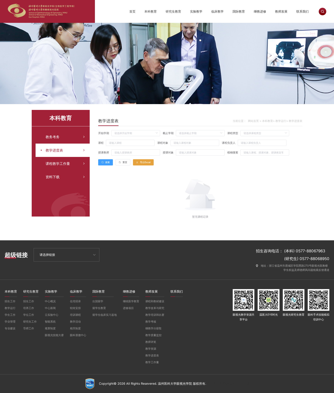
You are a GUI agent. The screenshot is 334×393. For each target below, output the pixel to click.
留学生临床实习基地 (104, 314)
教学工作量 (152, 362)
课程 (101, 142)
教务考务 (53, 137)
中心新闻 (50, 308)
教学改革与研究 (154, 308)
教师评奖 (150, 341)
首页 (132, 11)
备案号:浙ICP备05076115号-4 (228, 383)
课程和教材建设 (154, 301)
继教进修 (260, 11)
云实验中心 (51, 314)
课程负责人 (228, 142)
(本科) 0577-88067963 (304, 251)
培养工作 (28, 308)
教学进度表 (54, 150)
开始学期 (103, 133)
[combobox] (130, 143)
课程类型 (232, 133)
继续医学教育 (131, 301)
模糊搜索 (232, 152)
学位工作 (28, 314)
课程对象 (162, 142)
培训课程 (75, 314)
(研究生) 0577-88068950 (306, 258)
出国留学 (97, 301)
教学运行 (280, 120)
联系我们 (302, 11)
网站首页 (253, 120)
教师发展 (281, 11)
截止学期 (168, 133)
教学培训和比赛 (154, 314)
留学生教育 (99, 308)
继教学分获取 (153, 328)
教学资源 (150, 348)
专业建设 (10, 328)
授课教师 (103, 152)
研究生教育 (173, 11)
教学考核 (150, 321)
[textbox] (130, 143)
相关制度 (75, 328)
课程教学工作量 (58, 164)
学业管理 (10, 321)
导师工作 (28, 328)
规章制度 (50, 328)
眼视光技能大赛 (54, 335)
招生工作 (10, 301)
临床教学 (217, 11)
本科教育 (150, 11)
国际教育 (239, 11)
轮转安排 (75, 308)
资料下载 (53, 177)
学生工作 (10, 314)
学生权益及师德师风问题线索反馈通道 (306, 269)
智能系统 (50, 321)
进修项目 (128, 308)
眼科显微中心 (78, 335)
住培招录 (75, 301)
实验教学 (196, 11)
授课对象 (168, 152)
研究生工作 (30, 321)
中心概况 (50, 301)
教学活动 (75, 321)
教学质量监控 (153, 335)
